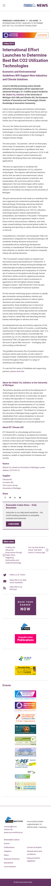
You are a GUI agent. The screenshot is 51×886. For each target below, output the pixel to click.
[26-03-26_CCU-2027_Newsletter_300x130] (25, 722)
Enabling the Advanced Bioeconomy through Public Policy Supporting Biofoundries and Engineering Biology (14, 555)
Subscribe (13, 524)
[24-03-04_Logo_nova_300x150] (25, 631)
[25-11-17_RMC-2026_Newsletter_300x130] (25, 699)
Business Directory (11, 859)
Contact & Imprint (34, 847)
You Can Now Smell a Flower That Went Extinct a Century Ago (36, 550)
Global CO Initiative (15, 94)
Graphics (7, 851)
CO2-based (33, 21)
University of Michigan (12, 488)
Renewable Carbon (12, 839)
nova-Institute (10, 866)
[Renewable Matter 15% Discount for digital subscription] (25, 675)
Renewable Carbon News (14, 21)
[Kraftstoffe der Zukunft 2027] (25, 779)
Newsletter (8, 863)
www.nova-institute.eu (13, 832)
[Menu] (7, 5)
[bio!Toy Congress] (25, 790)
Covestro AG (8, 482)
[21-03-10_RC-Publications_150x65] (25, 643)
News (6, 855)
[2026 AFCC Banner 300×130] (25, 756)
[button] (5, 497)
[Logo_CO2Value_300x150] (25, 663)
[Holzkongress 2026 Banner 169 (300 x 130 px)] (25, 733)
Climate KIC (7, 479)
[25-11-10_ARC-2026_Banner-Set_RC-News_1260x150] (25, 37)
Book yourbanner (25, 606)
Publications (9, 847)
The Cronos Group (10, 485)
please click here (17, 371)
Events (7, 843)
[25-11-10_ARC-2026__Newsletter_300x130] (25, 711)
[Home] (35, 5)
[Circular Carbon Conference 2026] (25, 745)
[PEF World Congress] (25, 767)
